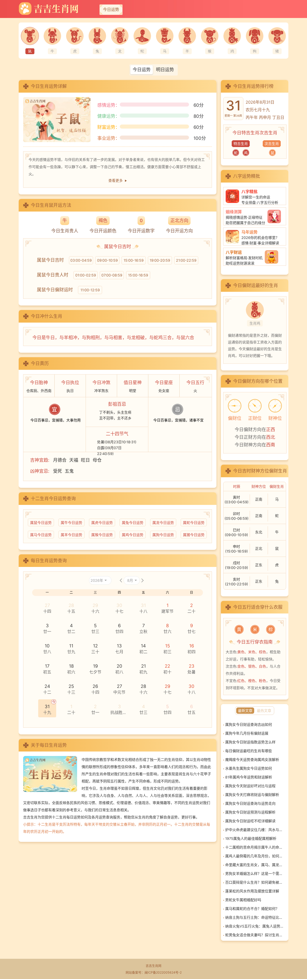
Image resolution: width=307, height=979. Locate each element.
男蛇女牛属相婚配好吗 (243, 900)
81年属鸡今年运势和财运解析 (248, 777)
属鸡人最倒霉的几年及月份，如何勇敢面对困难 (254, 856)
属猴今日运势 (102, 535)
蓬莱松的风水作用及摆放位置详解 (252, 891)
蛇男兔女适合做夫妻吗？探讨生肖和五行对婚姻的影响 (254, 935)
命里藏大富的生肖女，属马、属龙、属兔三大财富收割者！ (254, 865)
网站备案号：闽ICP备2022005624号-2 (154, 972)
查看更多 (115, 180)
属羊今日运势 (71, 535)
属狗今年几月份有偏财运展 (246, 733)
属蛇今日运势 (194, 522)
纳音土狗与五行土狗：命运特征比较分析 (254, 917)
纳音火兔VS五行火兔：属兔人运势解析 (254, 926)
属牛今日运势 (71, 522)
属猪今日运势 (194, 535)
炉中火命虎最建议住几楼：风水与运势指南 (254, 829)
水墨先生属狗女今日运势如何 (248, 768)
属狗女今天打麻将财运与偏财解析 (252, 794)
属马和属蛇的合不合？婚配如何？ (252, 908)
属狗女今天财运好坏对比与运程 (250, 786)
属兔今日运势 (132, 522)
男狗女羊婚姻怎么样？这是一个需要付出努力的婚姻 (254, 873)
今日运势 (111, 9)
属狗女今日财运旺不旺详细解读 (250, 821)
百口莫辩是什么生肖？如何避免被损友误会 (254, 882)
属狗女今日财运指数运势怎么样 (250, 742)
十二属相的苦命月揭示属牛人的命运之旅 (254, 847)
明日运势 (165, 69)
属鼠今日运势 (41, 522)
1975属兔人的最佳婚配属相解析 (250, 838)
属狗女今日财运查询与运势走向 (250, 803)
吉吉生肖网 (153, 966)
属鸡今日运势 (132, 535)
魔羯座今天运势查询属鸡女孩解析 (252, 759)
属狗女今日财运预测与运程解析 (250, 812)
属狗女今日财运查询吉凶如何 (248, 724)
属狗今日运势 (163, 535)
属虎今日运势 (102, 522)
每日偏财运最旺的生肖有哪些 (248, 751)
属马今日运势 (41, 535)
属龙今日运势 (163, 522)
